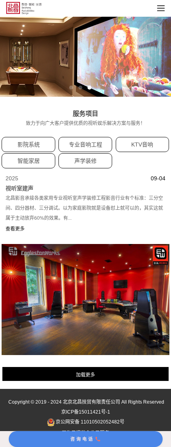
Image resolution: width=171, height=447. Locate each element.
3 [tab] (89, 88)
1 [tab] (71, 88)
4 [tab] (99, 88)
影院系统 (28, 144)
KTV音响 (142, 144)
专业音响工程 (85, 144)
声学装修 (85, 161)
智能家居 (28, 161)
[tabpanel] (85, 57)
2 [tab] (80, 88)
